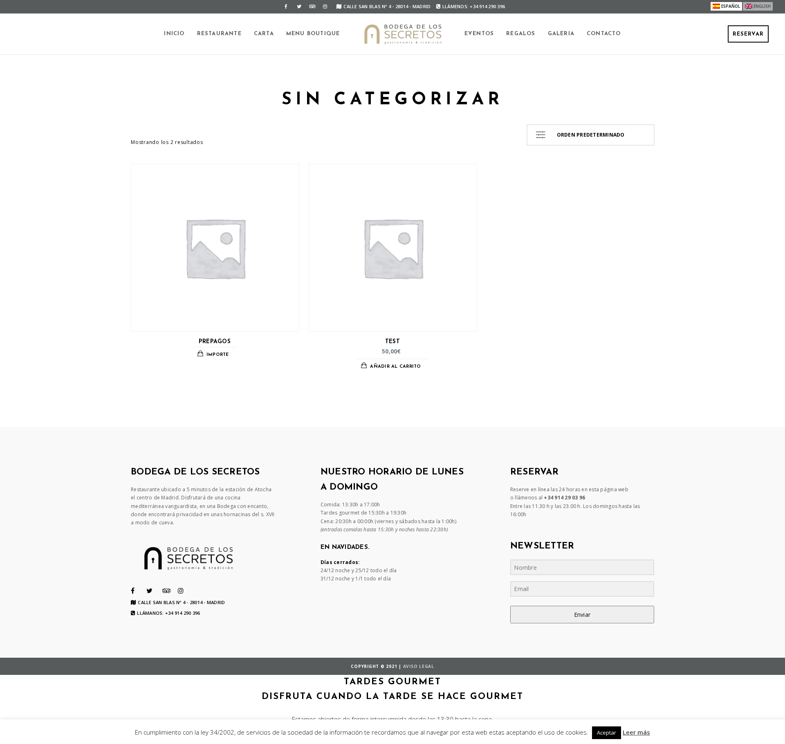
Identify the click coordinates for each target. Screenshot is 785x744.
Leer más (636, 732)
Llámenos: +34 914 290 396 (473, 6)
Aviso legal (418, 666)
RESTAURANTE (219, 33)
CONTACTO (604, 33)
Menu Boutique (313, 33)
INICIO (174, 33)
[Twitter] (299, 6)
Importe (217, 355)
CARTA (264, 33)
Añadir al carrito (395, 366)
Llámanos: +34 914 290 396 (168, 613)
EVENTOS (479, 33)
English (762, 6)
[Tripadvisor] (312, 6)
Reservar (748, 34)
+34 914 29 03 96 (564, 497)
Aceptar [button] (606, 732)
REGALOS (520, 33)
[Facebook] (286, 6)
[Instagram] (325, 6)
